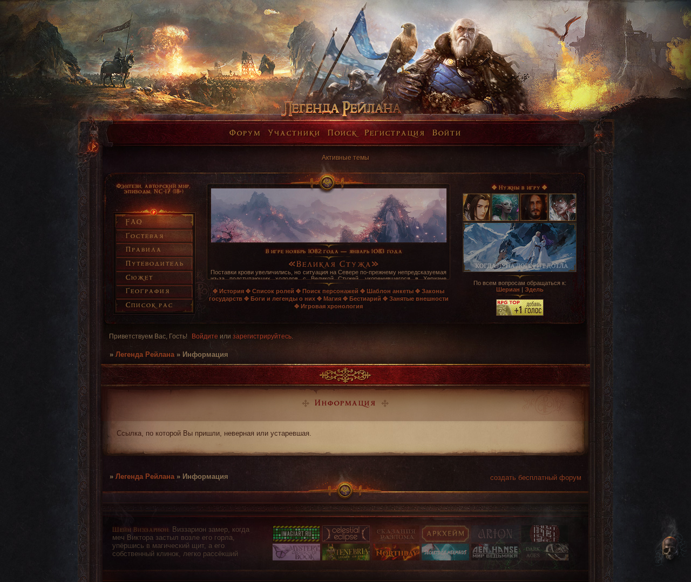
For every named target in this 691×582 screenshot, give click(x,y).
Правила (144, 249)
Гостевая (145, 236)
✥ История (228, 291)
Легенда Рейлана (145, 354)
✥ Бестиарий (362, 298)
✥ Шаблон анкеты (387, 291)
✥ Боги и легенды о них (279, 298)
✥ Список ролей (270, 291)
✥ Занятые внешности (416, 298)
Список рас (149, 305)
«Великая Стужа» (334, 265)
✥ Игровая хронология (328, 306)
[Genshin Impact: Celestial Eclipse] (346, 540)
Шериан (508, 289)
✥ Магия (329, 298)
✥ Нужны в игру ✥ (519, 188)
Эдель (534, 289)
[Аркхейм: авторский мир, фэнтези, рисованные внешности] (445, 540)
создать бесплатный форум (535, 477)
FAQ (134, 222)
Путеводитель (155, 263)
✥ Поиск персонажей (327, 291)
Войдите (205, 336)
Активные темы (345, 157)
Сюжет (139, 277)
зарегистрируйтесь (262, 336)
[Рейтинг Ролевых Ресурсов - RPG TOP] (520, 313)
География (148, 291)
